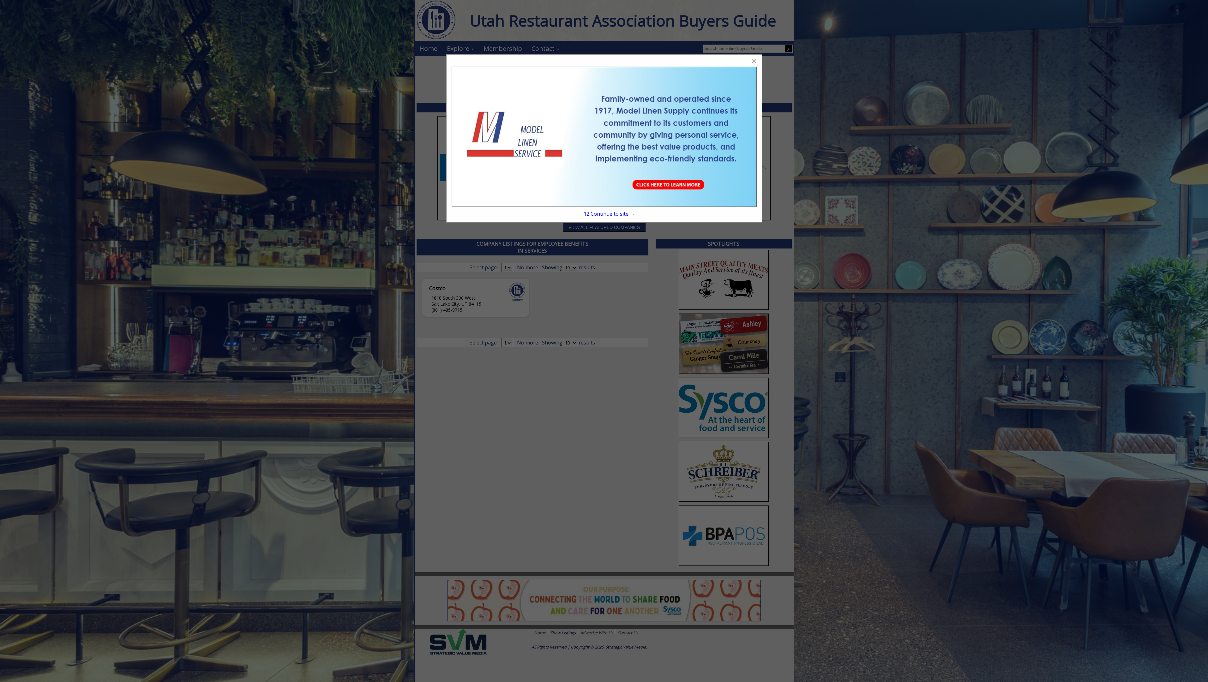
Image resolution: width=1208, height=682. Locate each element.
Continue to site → (609, 213)
